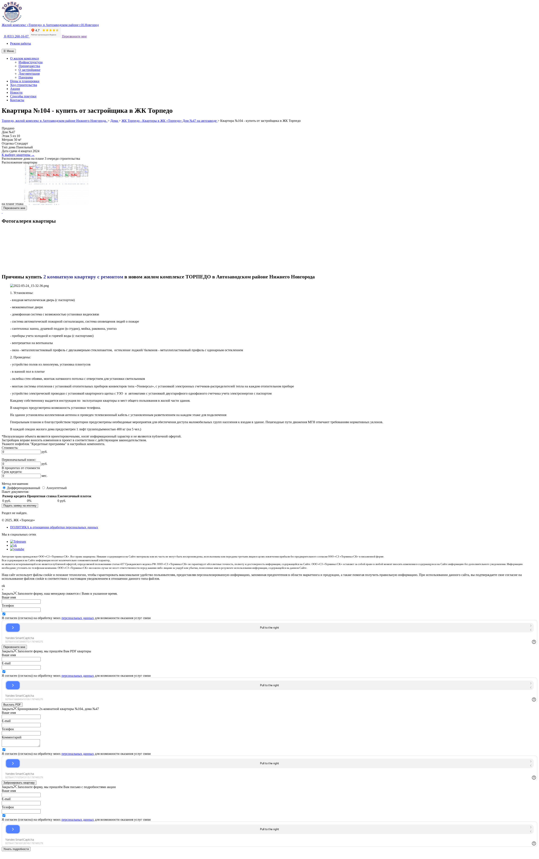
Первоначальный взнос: (19, 459)
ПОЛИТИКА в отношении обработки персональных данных (54, 527)
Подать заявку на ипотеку (19, 505)
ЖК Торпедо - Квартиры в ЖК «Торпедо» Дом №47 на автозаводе (169, 120)
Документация (29, 73)
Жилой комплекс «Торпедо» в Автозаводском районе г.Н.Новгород (50, 25)
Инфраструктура (31, 62)
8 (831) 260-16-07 (16, 36)
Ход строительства (23, 85)
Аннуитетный (56, 488)
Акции (15, 88)
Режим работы (20, 43)
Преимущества (29, 66)
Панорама (26, 77)
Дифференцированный (23, 488)
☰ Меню (8, 51)
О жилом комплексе (24, 58)
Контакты (17, 100)
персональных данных (77, 618)
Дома (114, 120)
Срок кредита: (12, 471)
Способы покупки (23, 96)
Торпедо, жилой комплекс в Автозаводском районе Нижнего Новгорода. (55, 120)
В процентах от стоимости (21, 468)
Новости (16, 92)
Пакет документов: (15, 491)
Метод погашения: (15, 483)
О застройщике (29, 70)
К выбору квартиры (18, 155)
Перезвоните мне (74, 36)
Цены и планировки (24, 81)
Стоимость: (10, 447)
